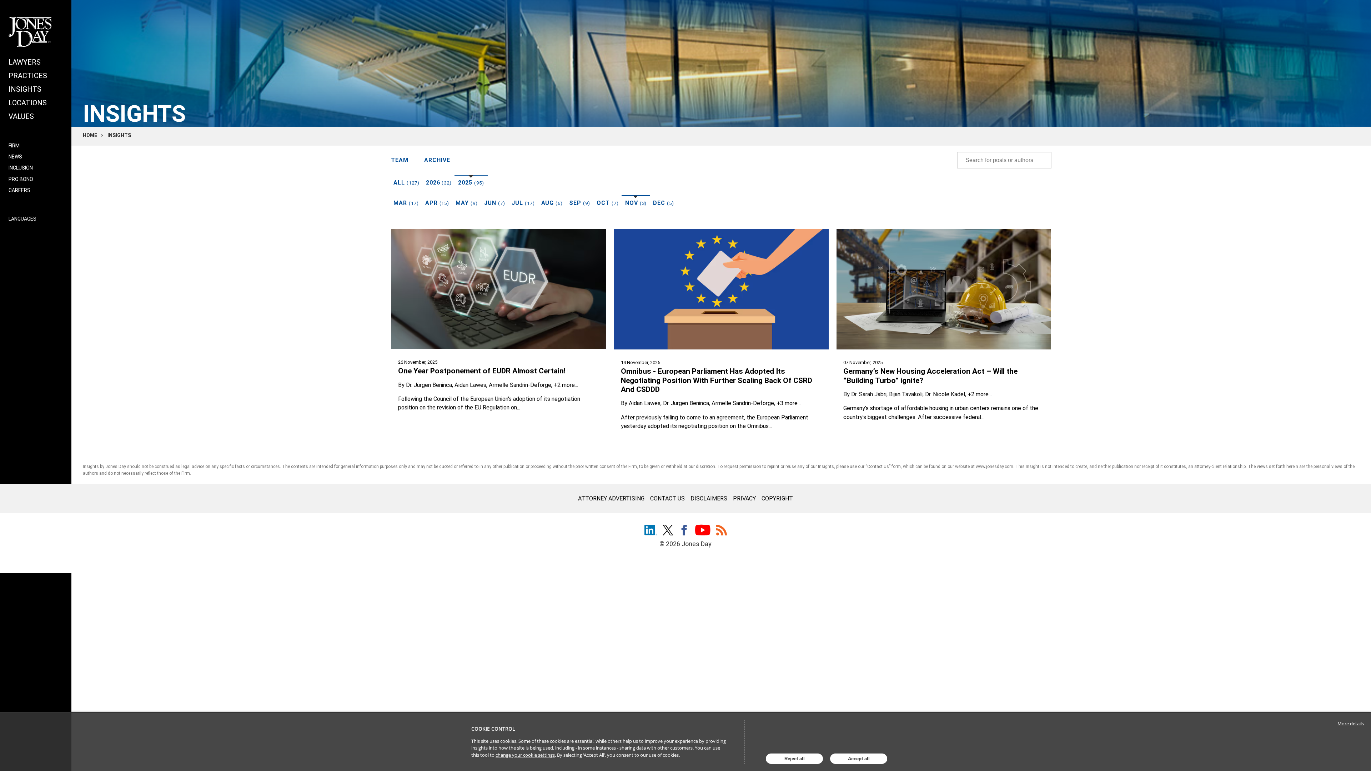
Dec (663, 203)
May (467, 203)
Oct (608, 203)
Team (399, 160)
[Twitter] (668, 531)
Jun (494, 203)
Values (21, 116)
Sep (579, 203)
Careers (19, 190)
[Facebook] (684, 531)
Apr (437, 203)
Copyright (777, 498)
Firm (14, 145)
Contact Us (667, 498)
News (15, 157)
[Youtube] (702, 531)
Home (90, 135)
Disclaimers (708, 498)
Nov (636, 203)
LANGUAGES (22, 219)
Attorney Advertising (611, 498)
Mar (406, 203)
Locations (28, 103)
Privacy (744, 498)
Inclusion (21, 168)
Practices (28, 75)
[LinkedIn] (651, 531)
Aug (552, 203)
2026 (439, 182)
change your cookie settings (525, 755)
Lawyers (25, 62)
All (406, 182)
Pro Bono (21, 179)
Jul (523, 203)
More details (1350, 723)
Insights (25, 89)
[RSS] (721, 531)
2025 (471, 182)
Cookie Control (493, 728)
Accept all (859, 758)
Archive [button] (437, 160)
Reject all (794, 758)
